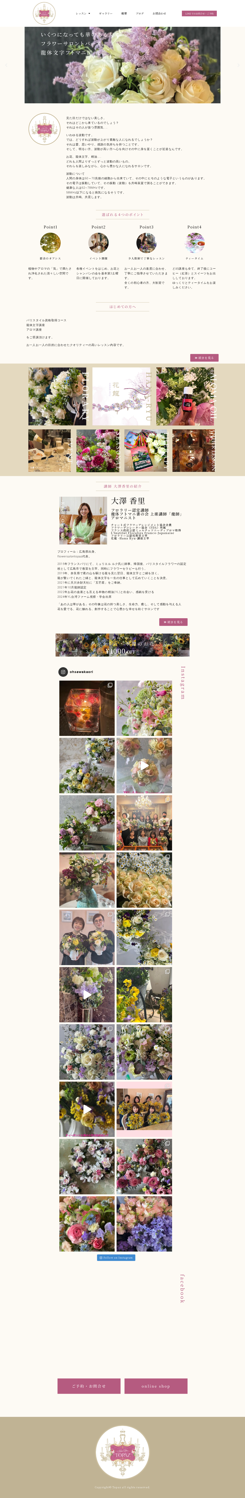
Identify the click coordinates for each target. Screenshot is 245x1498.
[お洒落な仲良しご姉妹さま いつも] (87, 937)
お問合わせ (159, 13)
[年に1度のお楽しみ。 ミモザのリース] (144, 1109)
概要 (124, 13)
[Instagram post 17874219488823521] (144, 765)
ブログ (140, 13)
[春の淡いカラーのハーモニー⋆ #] (144, 1052)
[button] (117, 101)
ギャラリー (106, 13)
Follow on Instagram (118, 1257)
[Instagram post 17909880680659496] (87, 994)
